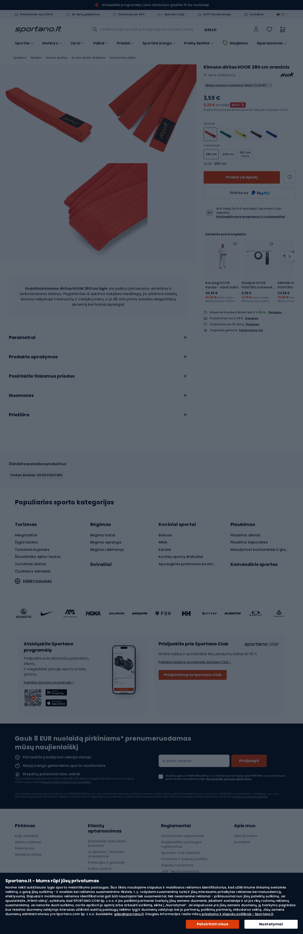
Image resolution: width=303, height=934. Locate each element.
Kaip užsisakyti (27, 836)
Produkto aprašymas (33, 357)
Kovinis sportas (56, 57)
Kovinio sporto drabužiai (88, 57)
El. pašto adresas (176, 761)
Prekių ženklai (196, 43)
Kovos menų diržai (123, 57)
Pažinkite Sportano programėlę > (49, 682)
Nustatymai (271, 924)
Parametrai (22, 338)
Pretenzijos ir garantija (106, 862)
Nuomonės (21, 396)
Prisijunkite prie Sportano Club (192, 674)
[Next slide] (289, 256)
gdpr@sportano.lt (129, 914)
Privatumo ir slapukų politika (184, 859)
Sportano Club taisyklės (180, 853)
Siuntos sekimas (28, 842)
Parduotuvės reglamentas (182, 836)
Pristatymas (24, 848)
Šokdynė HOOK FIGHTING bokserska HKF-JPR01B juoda (258, 285)
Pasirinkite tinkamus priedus (42, 376)
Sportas (36, 57)
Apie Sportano (246, 836)
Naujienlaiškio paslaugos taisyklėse (66, 782)
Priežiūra (19, 415)
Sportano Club (174, 14)
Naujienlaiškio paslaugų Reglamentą (228, 779)
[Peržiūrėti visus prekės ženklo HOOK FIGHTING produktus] (287, 75)
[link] (256, 29)
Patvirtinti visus (212, 924)
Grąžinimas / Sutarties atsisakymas (106, 854)
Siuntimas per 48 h (131, 14)
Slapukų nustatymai (177, 865)
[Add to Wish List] (235, 244)
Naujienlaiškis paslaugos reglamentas (181, 844)
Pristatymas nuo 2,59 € (36, 14)
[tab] (98, 336)
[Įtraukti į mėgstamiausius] (289, 177)
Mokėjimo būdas (28, 854)
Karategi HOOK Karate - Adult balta (221, 285)
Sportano (19, 57)
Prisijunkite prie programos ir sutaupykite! (250, 216)
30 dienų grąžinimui (86, 14)
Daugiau (275, 312)
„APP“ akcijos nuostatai (180, 871)
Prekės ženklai (99, 869)
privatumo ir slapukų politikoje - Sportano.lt (237, 914)
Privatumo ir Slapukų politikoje (250, 796)
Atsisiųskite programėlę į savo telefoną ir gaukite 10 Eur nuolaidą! (155, 5)
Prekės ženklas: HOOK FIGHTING (37, 475)
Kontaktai (257, 14)
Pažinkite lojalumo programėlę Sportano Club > (195, 662)
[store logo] (38, 29)
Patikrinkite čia (251, 330)
